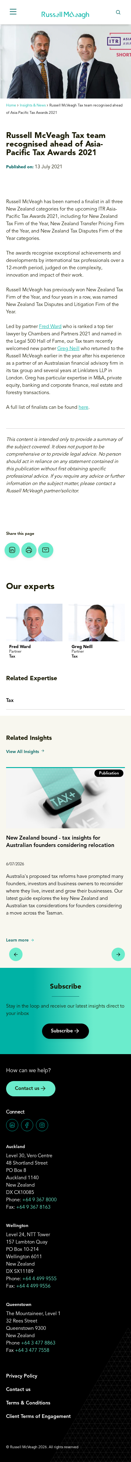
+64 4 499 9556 (33, 1286)
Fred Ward (50, 326)
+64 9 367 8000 (39, 1200)
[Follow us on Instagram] (42, 1125)
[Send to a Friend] (45, 550)
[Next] (118, 954)
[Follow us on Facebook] (27, 1125)
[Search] (118, 12)
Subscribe (62, 1031)
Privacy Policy (21, 1376)
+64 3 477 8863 (38, 1343)
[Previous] (16, 954)
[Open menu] (13, 12)
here (83, 407)
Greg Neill (68, 348)
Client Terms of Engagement (38, 1416)
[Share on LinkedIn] (12, 550)
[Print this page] (29, 550)
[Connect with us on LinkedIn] (12, 1125)
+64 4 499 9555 (39, 1279)
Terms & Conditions (28, 1403)
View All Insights (22, 752)
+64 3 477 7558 (32, 1350)
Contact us (27, 1088)
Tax (10, 700)
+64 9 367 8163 (33, 1207)
